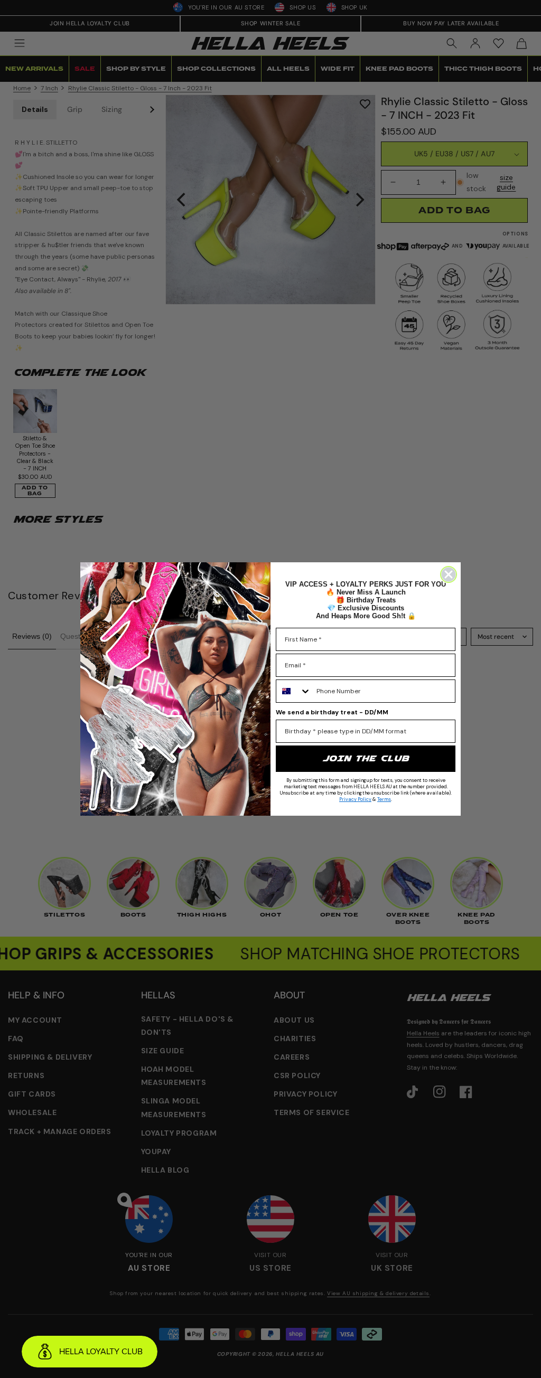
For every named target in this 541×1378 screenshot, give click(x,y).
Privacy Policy (355, 799)
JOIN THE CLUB (365, 758)
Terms (384, 799)
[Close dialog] (448, 574)
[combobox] (293, 691)
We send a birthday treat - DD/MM (332, 712)
